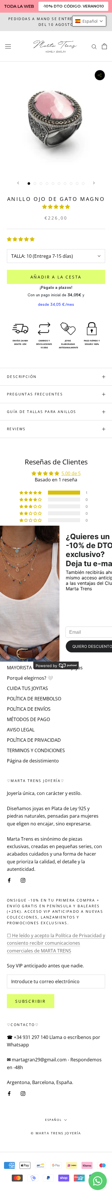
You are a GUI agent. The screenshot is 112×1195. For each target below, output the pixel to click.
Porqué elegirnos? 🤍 (30, 678)
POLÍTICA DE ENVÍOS (29, 709)
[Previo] (18, 183)
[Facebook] (9, 879)
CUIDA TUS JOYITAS (27, 688)
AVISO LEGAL (20, 730)
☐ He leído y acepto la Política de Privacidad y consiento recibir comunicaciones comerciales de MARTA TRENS (56, 943)
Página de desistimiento (33, 761)
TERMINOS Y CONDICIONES (36, 750)
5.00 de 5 (71, 473)
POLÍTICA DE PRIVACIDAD (34, 740)
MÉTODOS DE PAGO (28, 719)
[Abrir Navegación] (8, 46)
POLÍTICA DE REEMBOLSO (34, 699)
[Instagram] (23, 879)
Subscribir (30, 1001)
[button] (56, 206)
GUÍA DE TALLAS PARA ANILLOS (41, 411)
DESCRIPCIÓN (21, 376)
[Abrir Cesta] (104, 46)
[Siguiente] (94, 183)
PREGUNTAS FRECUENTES (35, 394)
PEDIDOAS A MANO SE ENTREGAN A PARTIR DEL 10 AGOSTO (56, 21)
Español (53, 1120)
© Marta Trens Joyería (56, 1133)
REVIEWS (16, 428)
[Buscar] (94, 46)
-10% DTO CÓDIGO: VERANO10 (73, 6)
